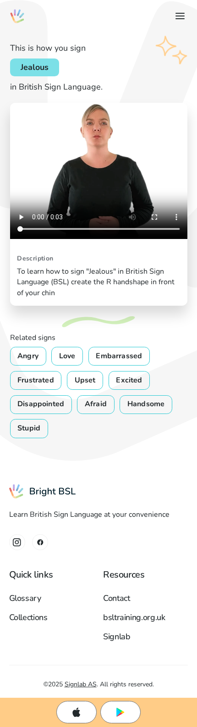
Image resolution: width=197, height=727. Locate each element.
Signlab (117, 636)
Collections (28, 617)
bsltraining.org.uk (134, 617)
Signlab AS (81, 684)
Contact (116, 598)
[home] (17, 16)
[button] (178, 16)
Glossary (25, 598)
